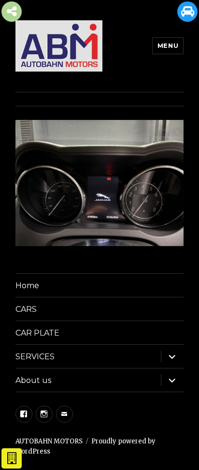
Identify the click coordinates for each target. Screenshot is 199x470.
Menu (167, 45)
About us (33, 380)
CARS (26, 309)
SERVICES (35, 356)
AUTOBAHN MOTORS (49, 441)
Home (27, 285)
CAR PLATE (37, 333)
